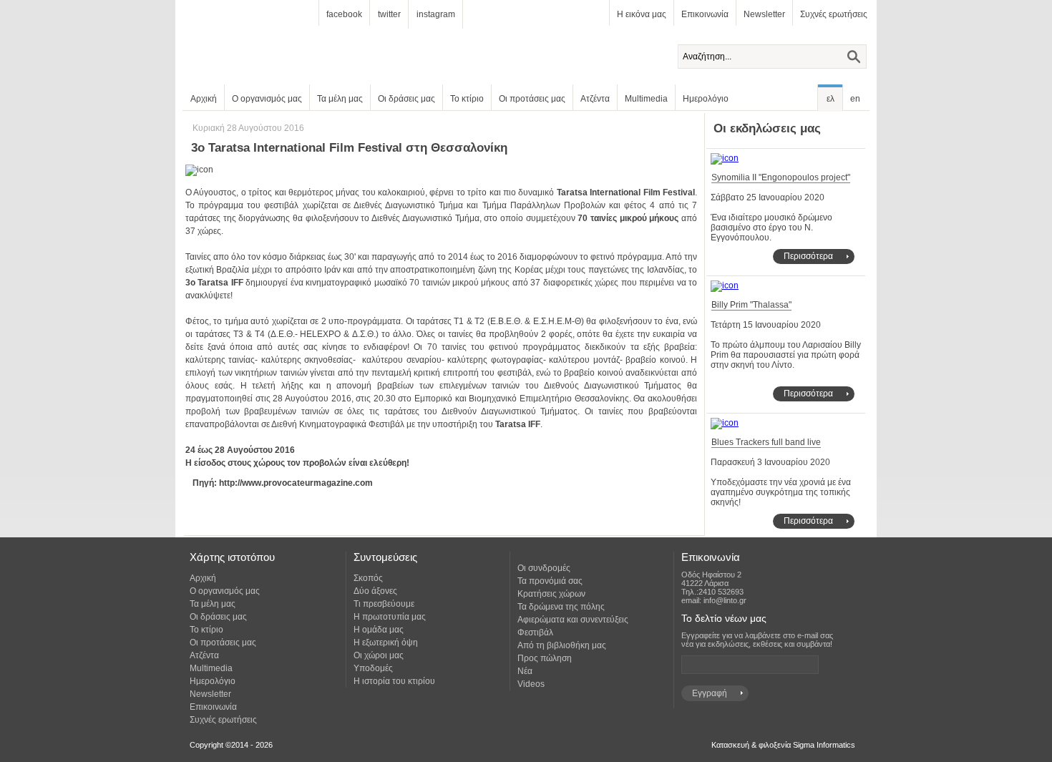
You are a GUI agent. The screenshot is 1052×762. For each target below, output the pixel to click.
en (855, 99)
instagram (436, 14)
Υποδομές (373, 668)
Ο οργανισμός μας (267, 99)
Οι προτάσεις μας (532, 99)
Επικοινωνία (705, 14)
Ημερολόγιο (706, 99)
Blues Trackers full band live (766, 442)
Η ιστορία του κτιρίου (394, 681)
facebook (344, 14)
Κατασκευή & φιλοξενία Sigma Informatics (783, 745)
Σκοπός (368, 578)
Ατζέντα (595, 99)
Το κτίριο (467, 99)
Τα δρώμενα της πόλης (561, 607)
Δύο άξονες (375, 591)
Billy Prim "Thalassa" (751, 305)
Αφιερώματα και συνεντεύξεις (572, 620)
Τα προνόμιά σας (550, 581)
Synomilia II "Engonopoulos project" (780, 177)
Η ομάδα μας (379, 630)
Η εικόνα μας (641, 14)
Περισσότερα (808, 256)
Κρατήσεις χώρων (551, 594)
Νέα (524, 671)
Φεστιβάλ (535, 632)
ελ (830, 99)
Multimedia (646, 99)
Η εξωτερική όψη (386, 643)
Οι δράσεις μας (406, 99)
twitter (389, 14)
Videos (531, 684)
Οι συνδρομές (543, 568)
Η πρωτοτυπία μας (390, 617)
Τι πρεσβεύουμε (384, 604)
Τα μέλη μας (340, 99)
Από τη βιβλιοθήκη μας (561, 645)
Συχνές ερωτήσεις (833, 14)
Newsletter (764, 14)
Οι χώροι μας (379, 655)
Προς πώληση (544, 658)
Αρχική (203, 99)
